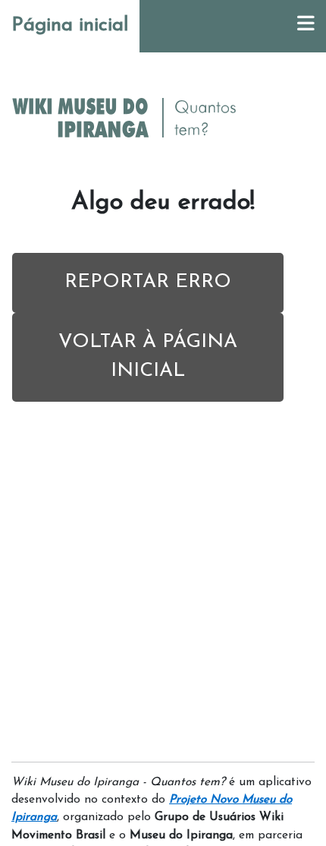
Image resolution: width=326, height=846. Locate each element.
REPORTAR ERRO (147, 282)
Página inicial (69, 25)
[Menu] (306, 26)
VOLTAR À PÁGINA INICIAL (147, 357)
